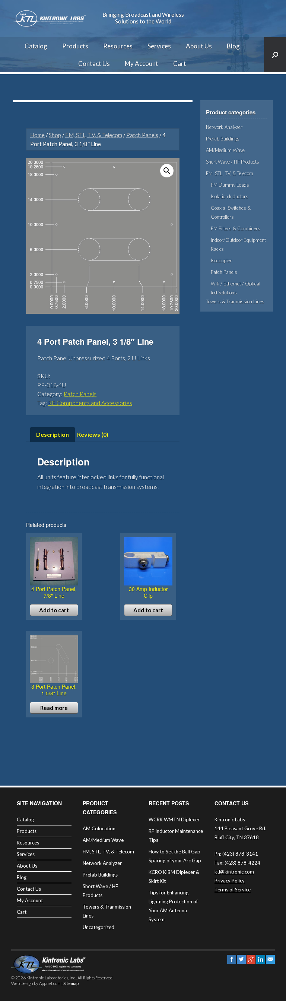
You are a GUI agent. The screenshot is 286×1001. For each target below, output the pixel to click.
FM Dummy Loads (230, 185)
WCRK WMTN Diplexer (174, 819)
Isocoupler (221, 260)
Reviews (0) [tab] (92, 434)
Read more (54, 707)
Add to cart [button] (54, 610)
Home (37, 135)
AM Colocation (99, 828)
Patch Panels (142, 135)
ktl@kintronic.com (234, 872)
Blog (233, 46)
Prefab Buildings (222, 139)
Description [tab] (52, 434)
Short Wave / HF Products (232, 162)
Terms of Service (232, 890)
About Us (199, 46)
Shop (55, 135)
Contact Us (94, 63)
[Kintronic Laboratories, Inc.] (50, 18)
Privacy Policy (229, 881)
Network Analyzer (224, 127)
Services (159, 46)
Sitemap (71, 983)
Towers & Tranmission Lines (235, 301)
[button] (167, 170)
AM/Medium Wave (225, 150)
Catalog (36, 46)
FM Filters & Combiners (235, 228)
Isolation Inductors (229, 196)
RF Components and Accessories (90, 402)
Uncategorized (98, 927)
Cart (179, 63)
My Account (141, 63)
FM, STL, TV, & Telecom (93, 135)
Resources (118, 46)
